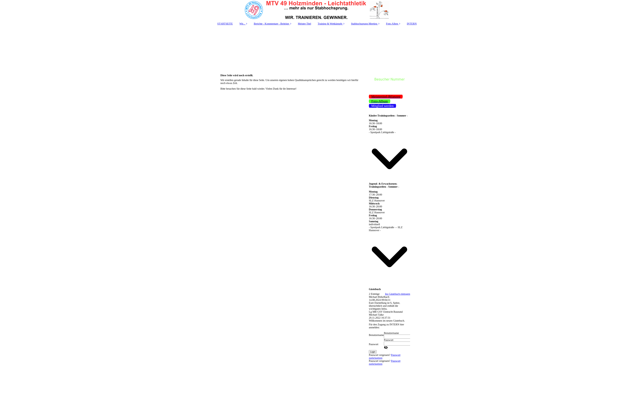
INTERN (412, 23)
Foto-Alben (392, 23)
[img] (317, 10)
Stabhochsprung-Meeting (364, 23)
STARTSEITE (225, 23)
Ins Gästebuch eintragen (397, 294)
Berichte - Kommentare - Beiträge (271, 23)
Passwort (373, 344)
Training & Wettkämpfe (330, 23)
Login (372, 352)
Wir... (242, 23)
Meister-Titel (304, 23)
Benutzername (376, 335)
